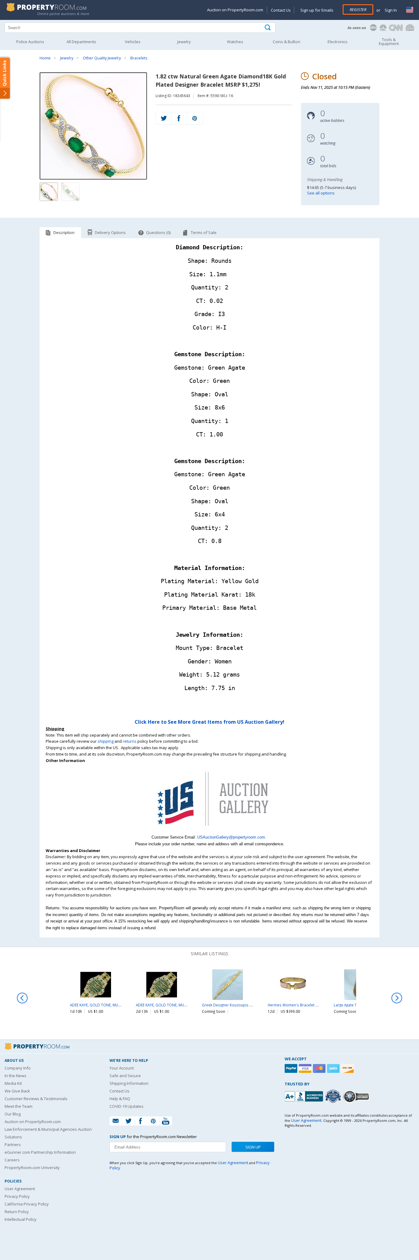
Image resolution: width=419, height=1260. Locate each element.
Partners (13, 1144)
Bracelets (138, 58)
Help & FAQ (120, 1098)
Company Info (18, 1068)
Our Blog (13, 1114)
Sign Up (253, 1147)
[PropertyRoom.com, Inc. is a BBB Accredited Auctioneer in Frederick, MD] (305, 1095)
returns (129, 741)
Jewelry (66, 58)
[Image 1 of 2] (93, 125)
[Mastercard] (320, 1068)
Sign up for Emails (316, 10)
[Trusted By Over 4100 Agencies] (334, 1096)
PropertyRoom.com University (32, 1167)
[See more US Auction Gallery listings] (209, 830)
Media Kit (13, 1083)
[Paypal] (292, 1068)
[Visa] (306, 1068)
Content (6, 77)
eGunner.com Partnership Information (40, 1152)
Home (45, 58)
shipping (105, 741)
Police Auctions (30, 41)
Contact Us (281, 10)
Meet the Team (19, 1106)
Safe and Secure (125, 1075)
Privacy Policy (17, 1196)
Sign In (390, 10)
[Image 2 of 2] (70, 192)
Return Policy (17, 1211)
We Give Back (17, 1091)
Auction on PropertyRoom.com (235, 10)
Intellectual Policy (21, 1219)
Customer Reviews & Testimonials (36, 1098)
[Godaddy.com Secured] (357, 1096)
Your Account (122, 1068)
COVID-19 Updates (127, 1106)
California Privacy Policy (27, 1204)
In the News (15, 1075)
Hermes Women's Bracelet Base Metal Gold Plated (312, 1004)
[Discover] (348, 1068)
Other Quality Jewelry (102, 58)
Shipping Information (129, 1083)
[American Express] (334, 1068)
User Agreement (20, 1188)
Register (358, 9)
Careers (12, 1160)
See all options (321, 193)
